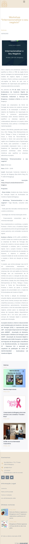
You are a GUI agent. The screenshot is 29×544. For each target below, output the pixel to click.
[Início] (4, 4)
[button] (14, 53)
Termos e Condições (6, 495)
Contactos (4, 489)
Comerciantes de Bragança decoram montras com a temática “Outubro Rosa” (14, 414)
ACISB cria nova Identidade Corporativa (11, 443)
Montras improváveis (9, 389)
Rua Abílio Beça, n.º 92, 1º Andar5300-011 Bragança (12, 463)
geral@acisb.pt (8, 468)
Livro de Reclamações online (8, 498)
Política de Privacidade (7, 492)
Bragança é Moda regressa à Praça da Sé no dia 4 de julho (18, 526)
